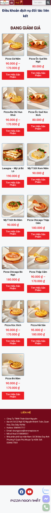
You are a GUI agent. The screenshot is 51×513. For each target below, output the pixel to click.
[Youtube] (29, 491)
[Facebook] (21, 491)
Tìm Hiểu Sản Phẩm (13, 75)
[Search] (48, 2)
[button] (11, 2)
